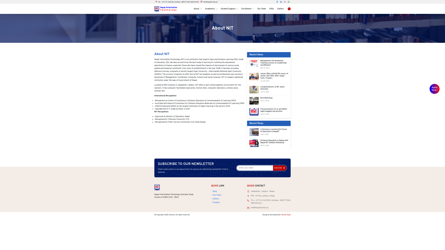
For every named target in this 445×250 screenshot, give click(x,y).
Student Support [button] (228, 9)
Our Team (261, 9)
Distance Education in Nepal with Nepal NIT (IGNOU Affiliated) (274, 141)
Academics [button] (210, 9)
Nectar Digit (286, 215)
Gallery (280, 9)
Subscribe (278, 168)
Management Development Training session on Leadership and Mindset (273, 63)
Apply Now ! (434, 89)
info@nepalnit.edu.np (210, 2)
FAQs (271, 9)
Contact (216, 202)
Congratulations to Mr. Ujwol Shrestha (272, 88)
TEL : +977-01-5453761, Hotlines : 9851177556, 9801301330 (178, 2)
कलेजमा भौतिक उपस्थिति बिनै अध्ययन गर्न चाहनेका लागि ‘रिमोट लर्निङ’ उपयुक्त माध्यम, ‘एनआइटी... (274, 76)
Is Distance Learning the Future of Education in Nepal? (273, 130)
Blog (215, 191)
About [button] (197, 9)
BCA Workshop (266, 98)
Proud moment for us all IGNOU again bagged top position (273, 110)
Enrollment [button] (246, 9)
